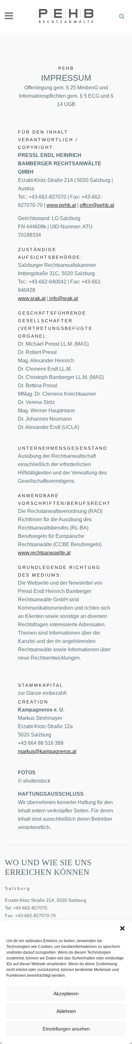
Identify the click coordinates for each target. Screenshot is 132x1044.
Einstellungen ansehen (66, 1029)
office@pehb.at (97, 205)
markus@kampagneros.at (47, 751)
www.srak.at (31, 298)
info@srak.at (63, 298)
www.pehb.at (61, 205)
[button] (122, 928)
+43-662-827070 (30, 907)
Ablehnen (66, 1011)
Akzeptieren (66, 993)
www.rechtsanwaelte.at (44, 552)
